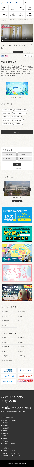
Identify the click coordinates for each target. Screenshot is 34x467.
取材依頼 (12, 15)
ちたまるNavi (6, 448)
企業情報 (5, 430)
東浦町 (22, 342)
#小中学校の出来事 (21, 109)
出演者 (13, 9)
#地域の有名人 (19, 120)
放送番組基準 (6, 428)
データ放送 (5, 422)
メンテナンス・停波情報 (9, 443)
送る (31, 55)
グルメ (6, 316)
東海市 (6, 337)
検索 (17, 164)
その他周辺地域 (8, 360)
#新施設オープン (7, 109)
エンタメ (22, 316)
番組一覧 (4, 9)
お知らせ (6, 325)
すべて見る (17, 201)
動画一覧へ (17, 132)
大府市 (22, 337)
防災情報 (21, 15)
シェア (28, 55)
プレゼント (4, 15)
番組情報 (6, 320)
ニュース (6, 311)
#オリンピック (7, 124)
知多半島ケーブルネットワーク (10, 455)
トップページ (4, 19)
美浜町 (6, 356)
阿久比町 (6, 346)
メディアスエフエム (8, 450)
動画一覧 (12, 19)
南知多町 (22, 356)
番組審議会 (5, 425)
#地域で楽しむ (7, 120)
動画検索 (29, 15)
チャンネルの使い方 (8, 417)
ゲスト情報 (21, 9)
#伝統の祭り (6, 113)
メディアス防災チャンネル (9, 420)
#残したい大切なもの (19, 113)
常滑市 (6, 351)
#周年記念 (6, 116)
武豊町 (22, 351)
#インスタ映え (16, 116)
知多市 (6, 342)
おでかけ (22, 311)
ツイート (25, 55)
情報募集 (5, 438)
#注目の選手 (18, 124)
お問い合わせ (6, 433)
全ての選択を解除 (17, 168)
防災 (21, 320)
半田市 (22, 346)
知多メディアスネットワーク (10, 453)
